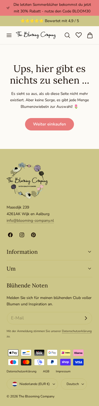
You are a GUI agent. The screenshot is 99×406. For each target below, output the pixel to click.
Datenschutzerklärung (77, 331)
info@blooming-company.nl (30, 220)
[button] (9, 35)
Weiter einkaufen (49, 124)
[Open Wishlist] (79, 35)
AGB (46, 371)
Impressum (63, 371)
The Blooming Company (36, 396)
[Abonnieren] (85, 318)
